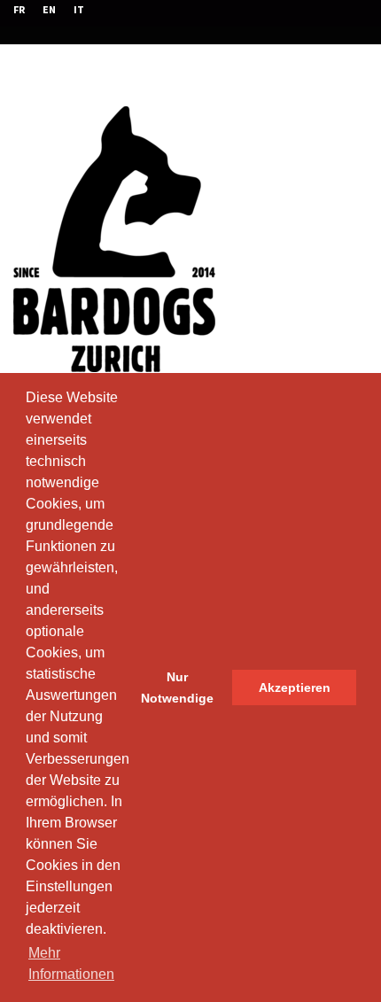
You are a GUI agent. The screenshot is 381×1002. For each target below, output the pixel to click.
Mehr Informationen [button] (71, 963)
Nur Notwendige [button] (177, 687)
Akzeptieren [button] (294, 687)
